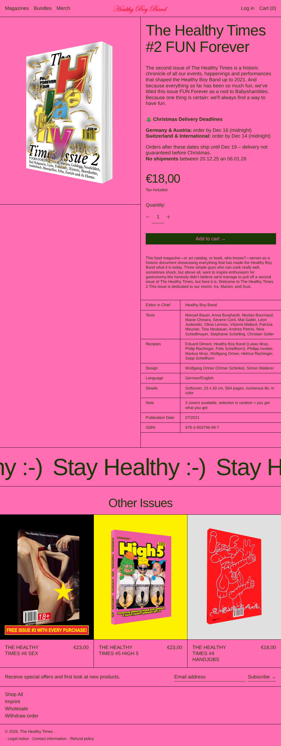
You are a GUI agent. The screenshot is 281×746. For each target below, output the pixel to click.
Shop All (14, 694)
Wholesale (16, 708)
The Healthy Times (37, 731)
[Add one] (168, 217)
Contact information (49, 738)
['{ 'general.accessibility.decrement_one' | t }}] (147, 217)
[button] (267, 8)
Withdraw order (21, 716)
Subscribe (259, 677)
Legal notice (18, 738)
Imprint (12, 701)
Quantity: (155, 205)
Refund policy (82, 738)
